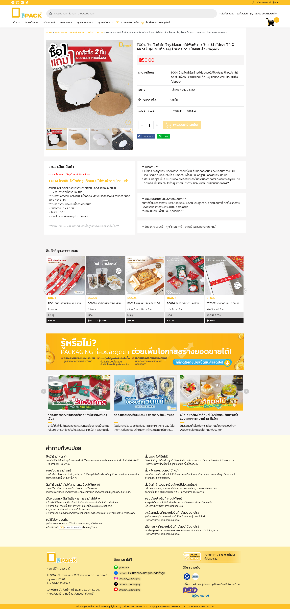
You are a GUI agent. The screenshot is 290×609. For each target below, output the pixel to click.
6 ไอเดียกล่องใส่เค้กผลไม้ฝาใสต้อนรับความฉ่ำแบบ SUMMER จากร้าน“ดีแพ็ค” (209, 417)
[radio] (177, 111)
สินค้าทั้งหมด (31, 22)
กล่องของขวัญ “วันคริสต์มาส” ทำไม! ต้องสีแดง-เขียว (78, 417)
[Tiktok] (27, 2)
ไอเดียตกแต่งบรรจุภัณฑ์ (158, 22)
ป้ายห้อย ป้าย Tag (95, 32)
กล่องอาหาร (66, 22)
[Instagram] (17, 2)
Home (49, 32)
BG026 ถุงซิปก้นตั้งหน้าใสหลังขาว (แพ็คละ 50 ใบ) (113, 303)
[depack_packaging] (145, 578)
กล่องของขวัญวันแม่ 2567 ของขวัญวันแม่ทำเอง (144, 415)
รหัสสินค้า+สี (146, 111)
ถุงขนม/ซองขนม (85, 22)
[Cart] (270, 22)
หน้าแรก (16, 22)
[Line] (22, 2)
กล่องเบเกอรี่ (49, 22)
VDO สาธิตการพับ (130, 22)
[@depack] (145, 567)
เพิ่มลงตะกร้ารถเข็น (185, 124)
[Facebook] (12, 2)
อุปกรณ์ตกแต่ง (105, 22)
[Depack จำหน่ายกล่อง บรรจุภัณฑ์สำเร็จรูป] (145, 573)
